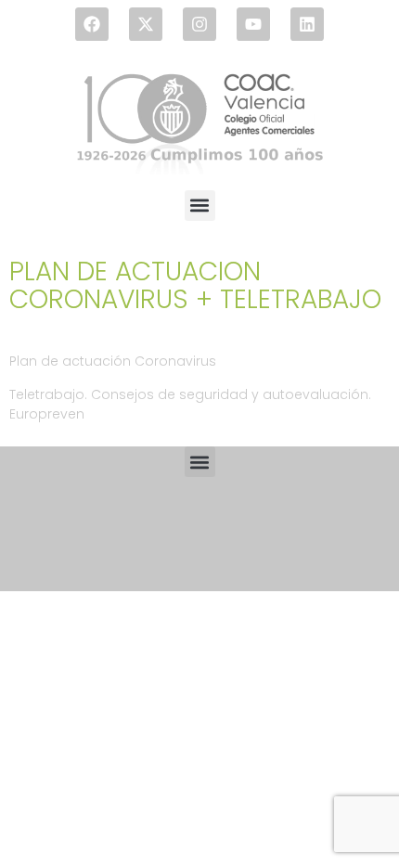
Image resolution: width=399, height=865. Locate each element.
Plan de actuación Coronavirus (112, 361)
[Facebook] (92, 24)
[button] (200, 205)
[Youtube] (253, 24)
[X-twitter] (145, 24)
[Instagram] (199, 24)
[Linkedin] (307, 24)
